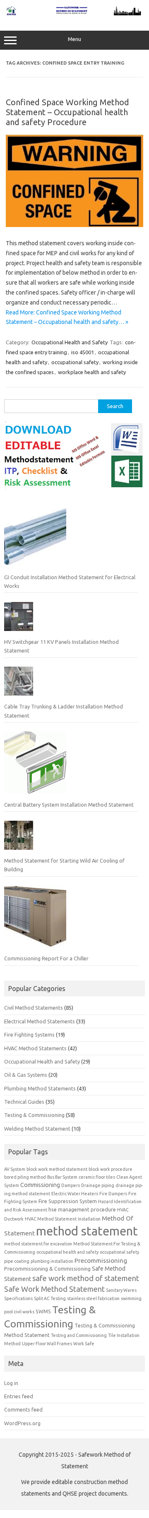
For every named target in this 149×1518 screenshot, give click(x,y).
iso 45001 (82, 352)
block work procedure (110, 1169)
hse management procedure (82, 1209)
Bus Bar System (62, 1177)
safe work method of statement (85, 1278)
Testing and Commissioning (79, 1335)
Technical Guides (24, 1102)
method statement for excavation (38, 1243)
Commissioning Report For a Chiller (46, 958)
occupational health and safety (67, 1252)
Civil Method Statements (33, 1007)
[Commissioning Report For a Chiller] (35, 919)
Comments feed (23, 1409)
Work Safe (83, 1343)
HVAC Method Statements (35, 1048)
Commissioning (40, 1185)
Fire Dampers (113, 1193)
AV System (14, 1169)
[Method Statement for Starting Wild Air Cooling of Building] (18, 838)
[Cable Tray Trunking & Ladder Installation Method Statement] (18, 684)
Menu (74, 39)
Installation (89, 1218)
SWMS (43, 1311)
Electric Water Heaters (74, 1193)
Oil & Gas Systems (25, 1075)
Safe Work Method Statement (54, 1289)
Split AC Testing (50, 1298)
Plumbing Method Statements (40, 1088)
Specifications (18, 1298)
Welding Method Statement (37, 1128)
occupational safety (75, 362)
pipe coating (16, 1261)
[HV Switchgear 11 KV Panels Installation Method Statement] (18, 620)
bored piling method (25, 1177)
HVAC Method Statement (51, 1218)
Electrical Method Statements (39, 1021)
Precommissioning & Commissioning (47, 1268)
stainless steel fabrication (93, 1298)
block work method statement (56, 1169)
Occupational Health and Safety (69, 342)
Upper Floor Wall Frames (47, 1343)
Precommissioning (100, 1260)
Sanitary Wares (121, 1290)
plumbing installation (52, 1261)
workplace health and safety (92, 372)
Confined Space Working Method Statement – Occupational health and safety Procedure (67, 112)
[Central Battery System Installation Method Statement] (35, 765)
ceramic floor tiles (97, 1177)
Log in (11, 1383)
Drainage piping (97, 1185)
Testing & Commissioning (34, 1115)
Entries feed (18, 1396)
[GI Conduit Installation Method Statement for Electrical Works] (35, 538)
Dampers (70, 1185)
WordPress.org (22, 1423)
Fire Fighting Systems (29, 1034)
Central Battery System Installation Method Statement (69, 804)
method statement (87, 1231)
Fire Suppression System (67, 1201)
